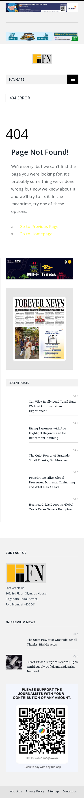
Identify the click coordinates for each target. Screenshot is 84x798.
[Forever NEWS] (42, 58)
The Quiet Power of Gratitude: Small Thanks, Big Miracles (49, 457)
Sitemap (53, 791)
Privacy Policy (35, 791)
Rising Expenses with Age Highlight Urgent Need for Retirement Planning (47, 433)
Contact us (69, 791)
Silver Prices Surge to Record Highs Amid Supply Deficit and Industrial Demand (52, 666)
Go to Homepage (35, 233)
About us (16, 791)
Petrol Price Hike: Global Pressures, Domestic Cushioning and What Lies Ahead (52, 482)
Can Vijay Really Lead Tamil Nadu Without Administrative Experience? (52, 406)
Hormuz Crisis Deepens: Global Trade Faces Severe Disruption (51, 506)
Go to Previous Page (38, 226)
